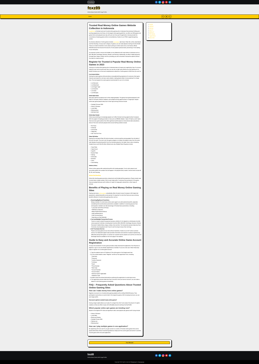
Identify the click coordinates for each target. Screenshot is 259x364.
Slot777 (151, 30)
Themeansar (141, 362)
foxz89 (93, 8)
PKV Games (152, 34)
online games (102, 193)
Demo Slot (152, 37)
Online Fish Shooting (95, 175)
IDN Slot (151, 28)
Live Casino (116, 42)
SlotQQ (151, 24)
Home (90, 16)
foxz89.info (92, 31)
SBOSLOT (151, 32)
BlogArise (133, 362)
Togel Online (152, 36)
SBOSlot (151, 26)
